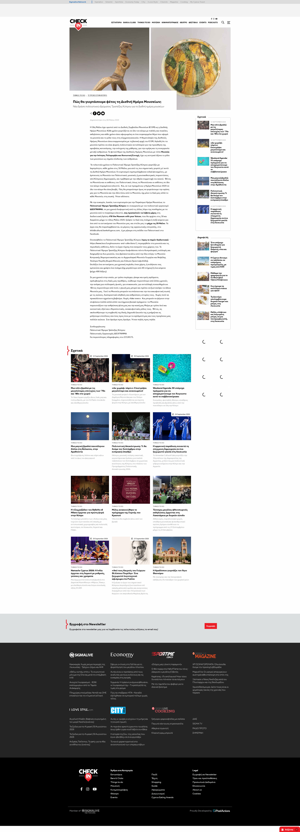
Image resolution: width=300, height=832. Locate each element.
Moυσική (115, 785)
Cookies (197, 793)
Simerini (108, 2)
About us (197, 789)
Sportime (119, 2)
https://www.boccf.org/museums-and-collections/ (113, 243)
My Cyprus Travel (197, 2)
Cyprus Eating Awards (162, 797)
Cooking (184, 2)
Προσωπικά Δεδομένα (204, 782)
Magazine (174, 2)
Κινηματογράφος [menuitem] (170, 22)
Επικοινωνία (199, 785)
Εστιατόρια (116, 774)
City (143, 2)
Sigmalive (99, 2)
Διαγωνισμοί (158, 793)
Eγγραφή (210, 626)
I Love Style (153, 2)
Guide (155, 785)
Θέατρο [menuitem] (183, 22)
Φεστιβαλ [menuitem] (193, 22)
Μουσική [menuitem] (156, 22)
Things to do (76, 385)
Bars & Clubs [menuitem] (129, 22)
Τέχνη (155, 778)
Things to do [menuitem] (143, 22)
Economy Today (132, 2)
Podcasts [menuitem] (213, 22)
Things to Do (79, 95)
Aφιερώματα (158, 789)
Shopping (156, 782)
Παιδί (154, 774)
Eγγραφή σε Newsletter (205, 774)
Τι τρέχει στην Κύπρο (97, 95)
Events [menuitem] (202, 22)
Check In (164, 2)
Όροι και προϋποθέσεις (205, 778)
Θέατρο (115, 793)
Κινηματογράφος (119, 789)
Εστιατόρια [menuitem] (116, 22)
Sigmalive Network (77, 2)
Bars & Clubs (117, 778)
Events (114, 797)
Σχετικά (77, 350)
